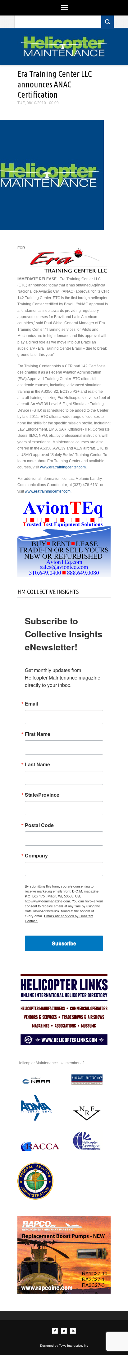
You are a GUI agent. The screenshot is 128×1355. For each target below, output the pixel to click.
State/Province (42, 794)
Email (31, 703)
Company (36, 855)
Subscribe (64, 943)
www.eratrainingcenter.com (63, 467)
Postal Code (39, 825)
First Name (37, 734)
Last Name (37, 764)
